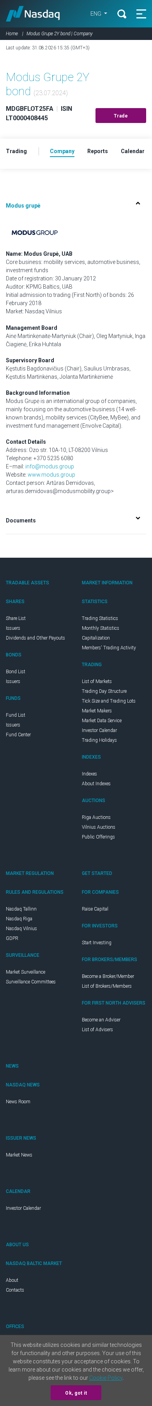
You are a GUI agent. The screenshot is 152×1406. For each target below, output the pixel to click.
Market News (19, 1155)
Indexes (89, 774)
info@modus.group (49, 466)
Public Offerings (98, 837)
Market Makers (97, 711)
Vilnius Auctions (98, 827)
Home (12, 33)
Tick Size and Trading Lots (109, 701)
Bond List (15, 671)
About (12, 1280)
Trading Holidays (99, 740)
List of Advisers (97, 1029)
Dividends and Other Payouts (35, 638)
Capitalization (96, 638)
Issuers (13, 628)
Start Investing (96, 942)
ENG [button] (96, 14)
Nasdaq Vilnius (21, 928)
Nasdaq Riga (19, 919)
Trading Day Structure (104, 691)
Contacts (15, 1290)
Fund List (15, 715)
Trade (121, 116)
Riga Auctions (96, 817)
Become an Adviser (101, 1020)
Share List (16, 618)
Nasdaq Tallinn (21, 909)
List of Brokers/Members (107, 986)
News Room (18, 1101)
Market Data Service (102, 720)
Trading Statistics (100, 618)
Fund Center (18, 734)
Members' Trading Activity (109, 648)
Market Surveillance (25, 972)
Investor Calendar (99, 730)
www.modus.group (51, 475)
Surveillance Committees (31, 982)
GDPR (12, 938)
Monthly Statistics (100, 628)
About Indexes (96, 783)
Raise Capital (95, 909)
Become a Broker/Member (108, 976)
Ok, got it (76, 1393)
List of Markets (97, 681)
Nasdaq (33, 14)
